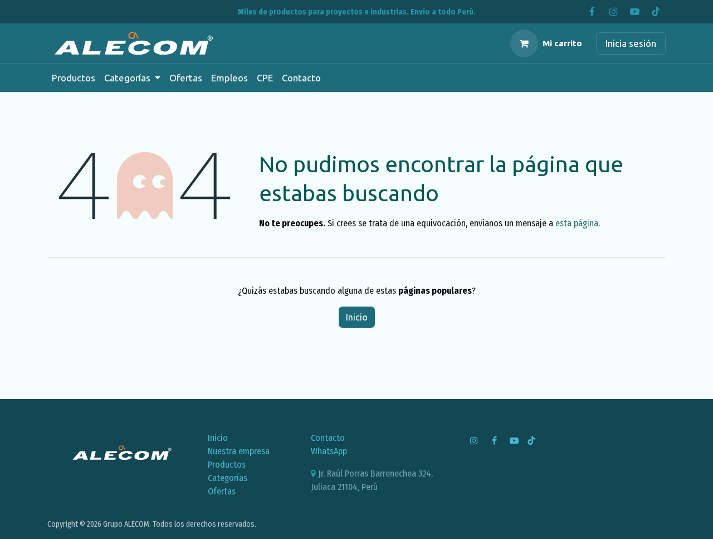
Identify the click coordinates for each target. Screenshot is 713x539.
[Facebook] (592, 11)
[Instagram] (613, 11)
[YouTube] (634, 11)
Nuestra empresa (239, 451)
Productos (227, 464)
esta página (576, 223)
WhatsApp (329, 451)
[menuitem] (73, 78)
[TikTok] (655, 11)
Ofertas (222, 491)
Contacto (328, 438)
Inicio (357, 317)
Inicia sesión (630, 43)
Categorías (227, 478)
